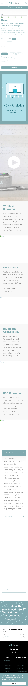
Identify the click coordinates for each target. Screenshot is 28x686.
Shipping (9, 41)
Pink (12, 57)
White (5, 54)
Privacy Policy (21, 668)
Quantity (3, 61)
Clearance (7, 668)
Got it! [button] (14, 683)
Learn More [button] (11, 679)
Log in (21, 660)
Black (12, 54)
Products (7, 663)
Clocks (6, 12)
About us (7, 660)
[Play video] (14, 163)
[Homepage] (14, 645)
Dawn (11, 12)
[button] (2, 2)
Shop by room (7, 665)
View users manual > (9, 47)
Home (2, 12)
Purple (5, 57)
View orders (21, 665)
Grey (19, 54)
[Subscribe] (23, 636)
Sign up (21, 663)
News (7, 671)
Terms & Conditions (21, 671)
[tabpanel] (14, 480)
